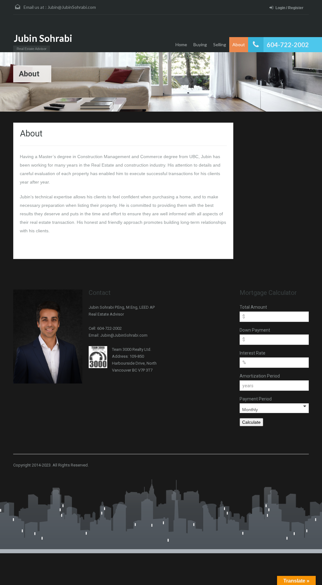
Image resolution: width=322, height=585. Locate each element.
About (238, 44)
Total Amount (253, 307)
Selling (219, 44)
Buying (200, 44)
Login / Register (289, 8)
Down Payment (255, 330)
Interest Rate (252, 353)
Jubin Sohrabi (43, 38)
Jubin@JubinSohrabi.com (71, 7)
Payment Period (256, 398)
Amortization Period (260, 375)
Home (181, 44)
